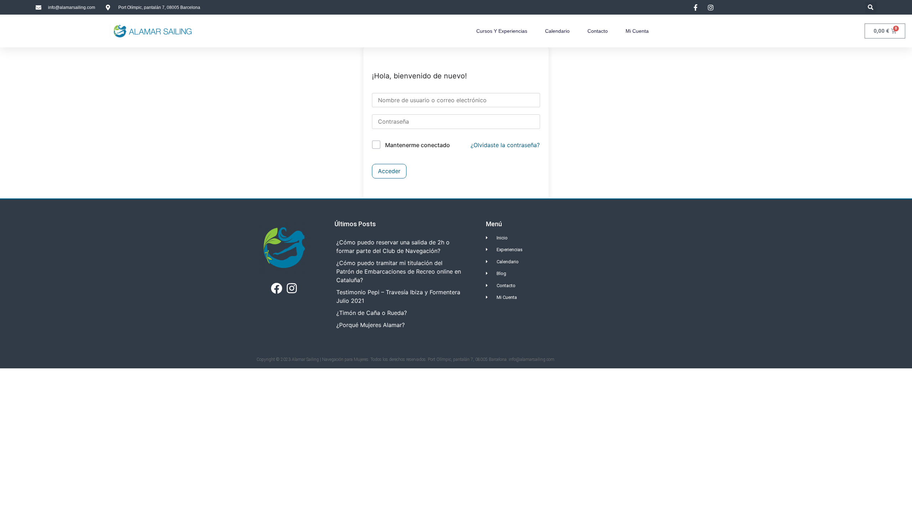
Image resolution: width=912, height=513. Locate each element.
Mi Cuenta (637, 31)
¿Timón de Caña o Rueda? (371, 312)
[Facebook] (276, 288)
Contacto (597, 31)
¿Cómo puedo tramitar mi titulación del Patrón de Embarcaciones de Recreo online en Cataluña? (398, 271)
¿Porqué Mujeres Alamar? (370, 324)
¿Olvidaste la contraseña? (505, 145)
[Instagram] (292, 288)
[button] (870, 7)
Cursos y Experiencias (501, 31)
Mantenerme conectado (417, 145)
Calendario (557, 31)
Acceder (389, 171)
